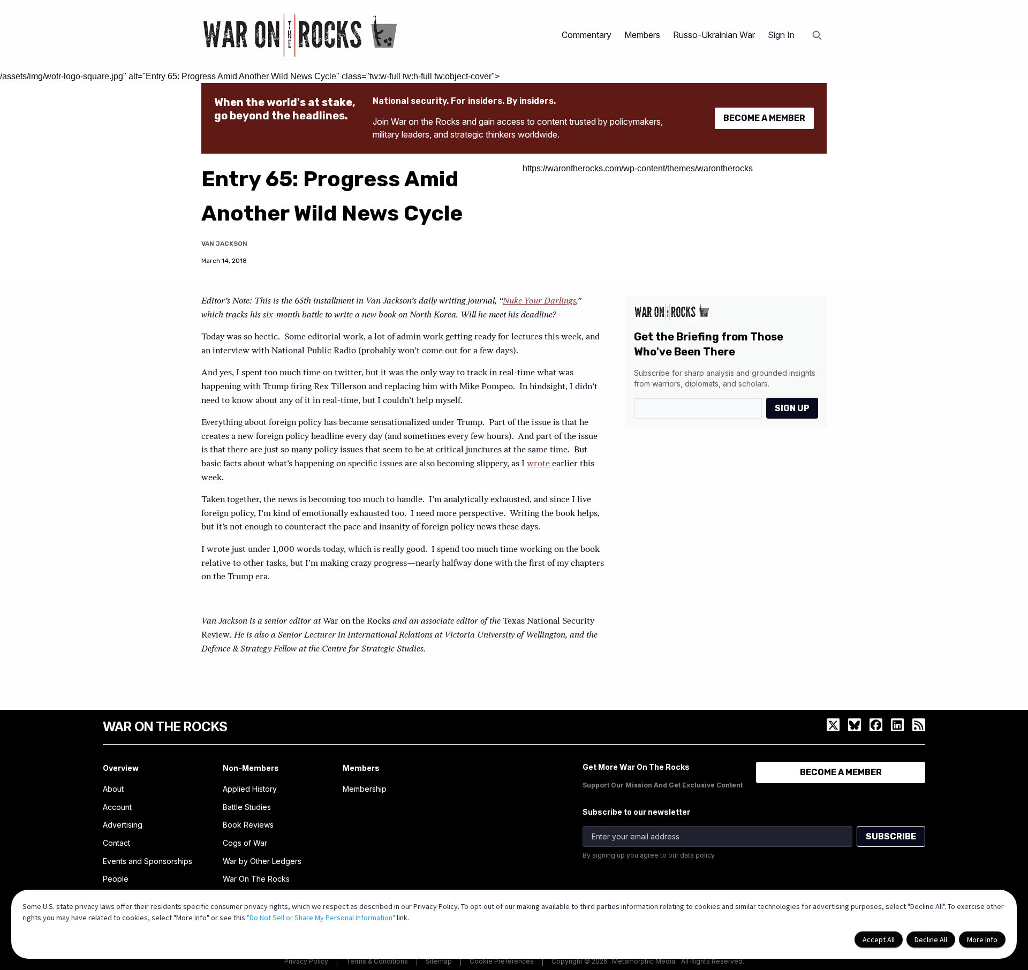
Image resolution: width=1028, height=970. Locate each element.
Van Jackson (224, 243)
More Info (982, 939)
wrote (538, 464)
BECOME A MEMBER (764, 118)
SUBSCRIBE (891, 836)
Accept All (879, 939)
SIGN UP (792, 408)
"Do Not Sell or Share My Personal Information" (321, 917)
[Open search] (817, 35)
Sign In (781, 34)
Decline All (930, 939)
